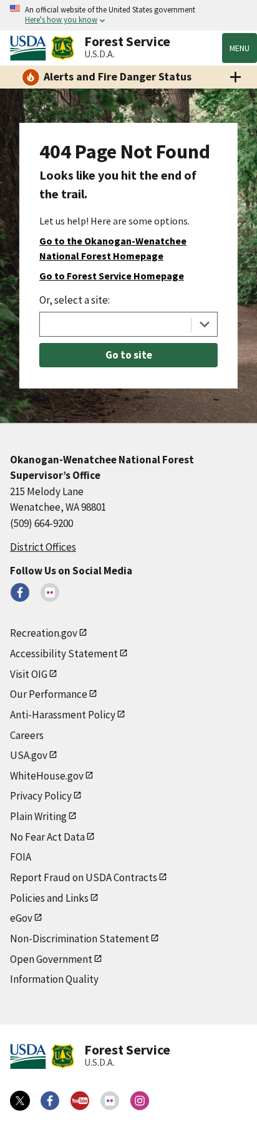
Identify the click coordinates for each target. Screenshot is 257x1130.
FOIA (20, 857)
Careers (27, 735)
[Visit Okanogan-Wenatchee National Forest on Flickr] (50, 592)
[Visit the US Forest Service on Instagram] (140, 1101)
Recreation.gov (43, 633)
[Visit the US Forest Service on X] (20, 1101)
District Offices (43, 547)
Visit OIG (28, 674)
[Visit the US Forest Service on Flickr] (110, 1101)
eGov (21, 918)
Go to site (128, 355)
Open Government (51, 959)
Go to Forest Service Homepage (111, 275)
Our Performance (48, 694)
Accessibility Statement (64, 653)
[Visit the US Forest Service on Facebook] (50, 1101)
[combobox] (128, 324)
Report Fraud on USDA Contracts (83, 877)
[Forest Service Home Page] (62, 48)
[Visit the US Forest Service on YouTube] (80, 1101)
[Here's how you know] (128, 15)
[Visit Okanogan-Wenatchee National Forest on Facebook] (20, 592)
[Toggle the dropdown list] (204, 324)
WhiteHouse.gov (47, 776)
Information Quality (54, 979)
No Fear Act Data (47, 837)
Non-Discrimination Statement (79, 938)
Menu (240, 48)
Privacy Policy (41, 796)
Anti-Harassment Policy (62, 715)
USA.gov (28, 755)
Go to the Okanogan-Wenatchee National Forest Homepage (113, 248)
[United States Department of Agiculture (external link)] (30, 48)
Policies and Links (49, 898)
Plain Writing (38, 816)
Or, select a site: (74, 300)
